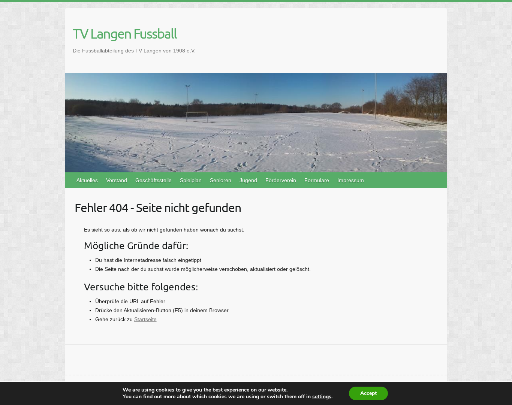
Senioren (220, 180)
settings (321, 396)
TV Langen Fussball (125, 33)
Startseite (145, 319)
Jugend (248, 180)
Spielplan (191, 180)
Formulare (316, 180)
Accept (368, 393)
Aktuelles (87, 180)
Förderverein (280, 180)
